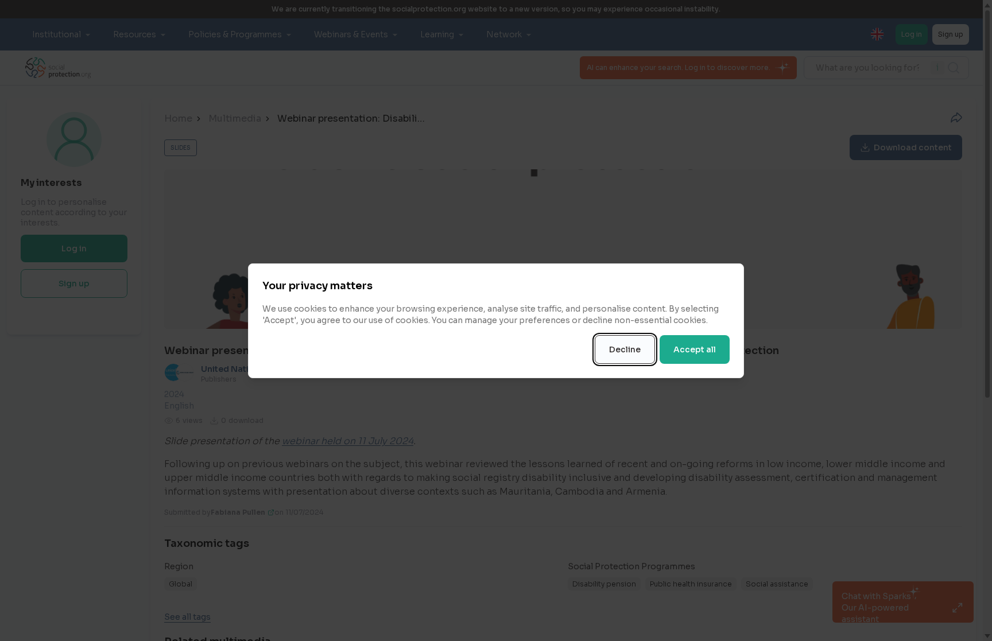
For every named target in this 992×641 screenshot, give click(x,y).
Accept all (694, 349)
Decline (625, 349)
